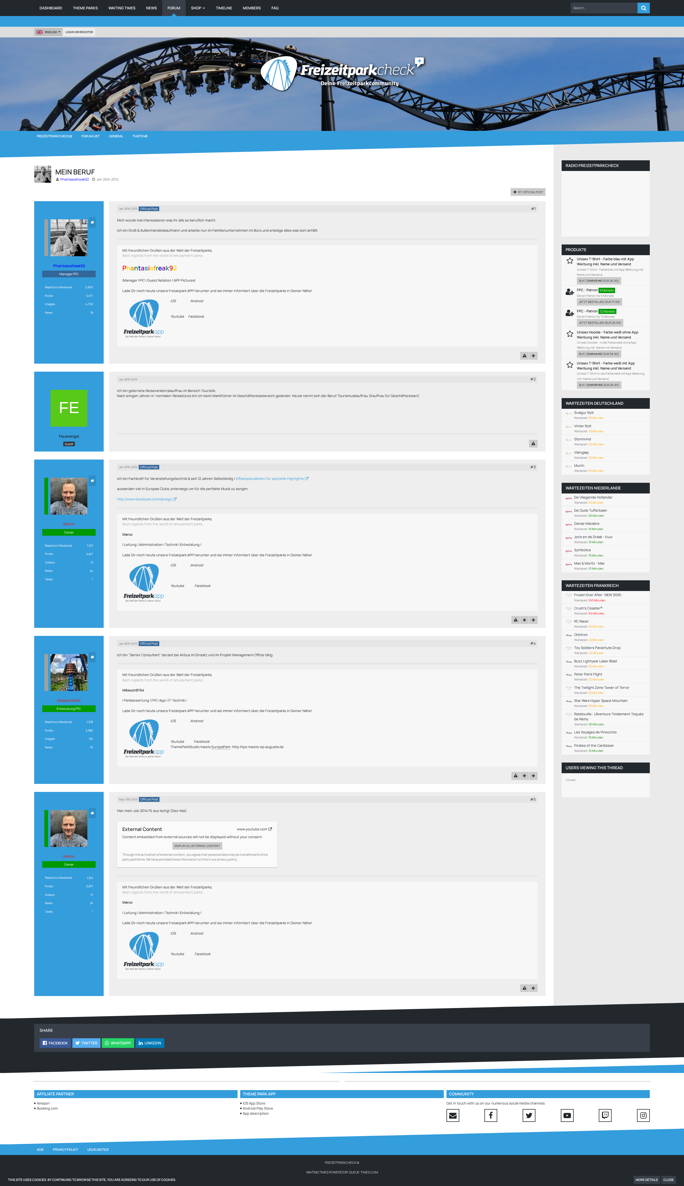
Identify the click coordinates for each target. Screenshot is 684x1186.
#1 (533, 208)
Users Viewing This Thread (594, 768)
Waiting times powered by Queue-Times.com (342, 1172)
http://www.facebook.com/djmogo (144, 499)
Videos (50, 562)
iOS (173, 300)
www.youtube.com (252, 829)
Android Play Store (258, 1108)
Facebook (196, 316)
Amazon (43, 1103)
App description (256, 1113)
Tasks (49, 579)
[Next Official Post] (533, 356)
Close (668, 1179)
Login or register (79, 32)
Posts (49, 296)
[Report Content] (524, 356)
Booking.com (47, 1108)
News (48, 312)
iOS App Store (254, 1103)
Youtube (177, 316)
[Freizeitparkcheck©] (342, 73)
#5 (533, 799)
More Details (647, 1179)
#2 (533, 379)
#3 (533, 466)
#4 (533, 643)
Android (196, 300)
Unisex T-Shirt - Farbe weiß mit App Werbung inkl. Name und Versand (606, 366)
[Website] (92, 222)
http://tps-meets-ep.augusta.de (258, 746)
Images (50, 304)
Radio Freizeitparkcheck (592, 165)
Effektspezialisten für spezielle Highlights (270, 478)
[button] (604, 8)
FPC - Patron (587, 289)
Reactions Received (58, 287)
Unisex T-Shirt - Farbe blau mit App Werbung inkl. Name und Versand (605, 261)
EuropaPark (221, 746)
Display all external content (197, 846)
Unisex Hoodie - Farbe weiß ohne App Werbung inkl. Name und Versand (607, 335)
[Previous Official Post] (524, 620)
